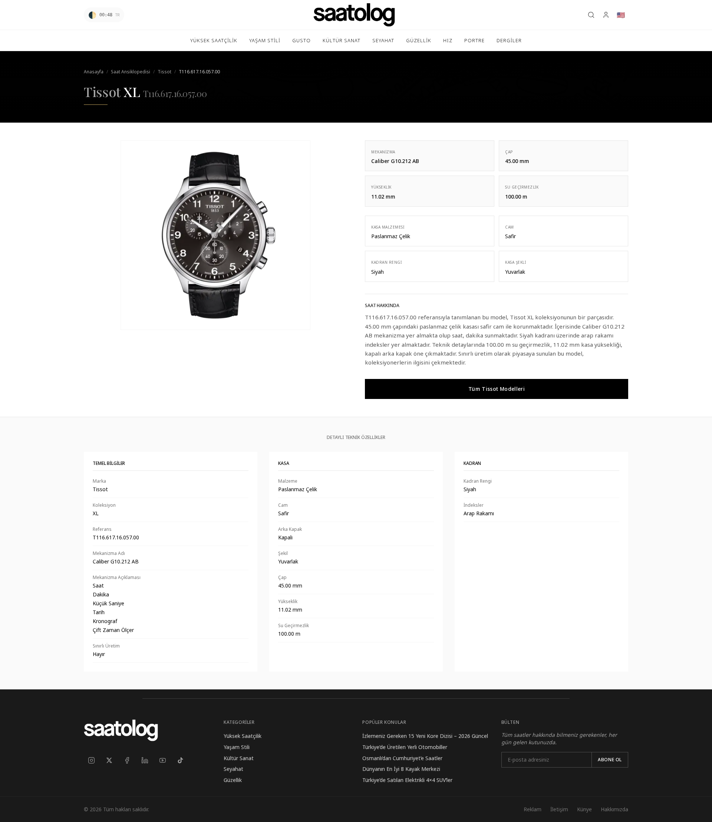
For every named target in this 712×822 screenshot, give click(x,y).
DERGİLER (509, 40)
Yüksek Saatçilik (242, 735)
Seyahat (233, 768)
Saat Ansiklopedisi (130, 72)
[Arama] (591, 14)
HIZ (447, 40)
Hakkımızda (614, 809)
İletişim (559, 809)
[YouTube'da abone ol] (162, 760)
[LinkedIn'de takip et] (144, 760)
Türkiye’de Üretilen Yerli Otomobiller (404, 747)
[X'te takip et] (109, 760)
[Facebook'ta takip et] (126, 760)
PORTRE (474, 40)
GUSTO (301, 40)
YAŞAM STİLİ (264, 40)
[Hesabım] (606, 14)
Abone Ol (610, 759)
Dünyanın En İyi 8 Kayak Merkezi (401, 768)
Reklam (532, 809)
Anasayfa (93, 72)
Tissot (164, 72)
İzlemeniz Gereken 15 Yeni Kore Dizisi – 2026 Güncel (425, 735)
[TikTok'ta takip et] (180, 760)
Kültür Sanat (239, 758)
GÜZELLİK (418, 40)
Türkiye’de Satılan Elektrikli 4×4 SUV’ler (407, 779)
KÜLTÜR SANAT (341, 40)
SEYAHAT (383, 40)
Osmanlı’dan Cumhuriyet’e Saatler (402, 758)
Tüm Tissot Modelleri (496, 388)
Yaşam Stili (237, 747)
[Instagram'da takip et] (91, 760)
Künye (584, 809)
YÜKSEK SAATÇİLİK (213, 40)
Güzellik (233, 779)
